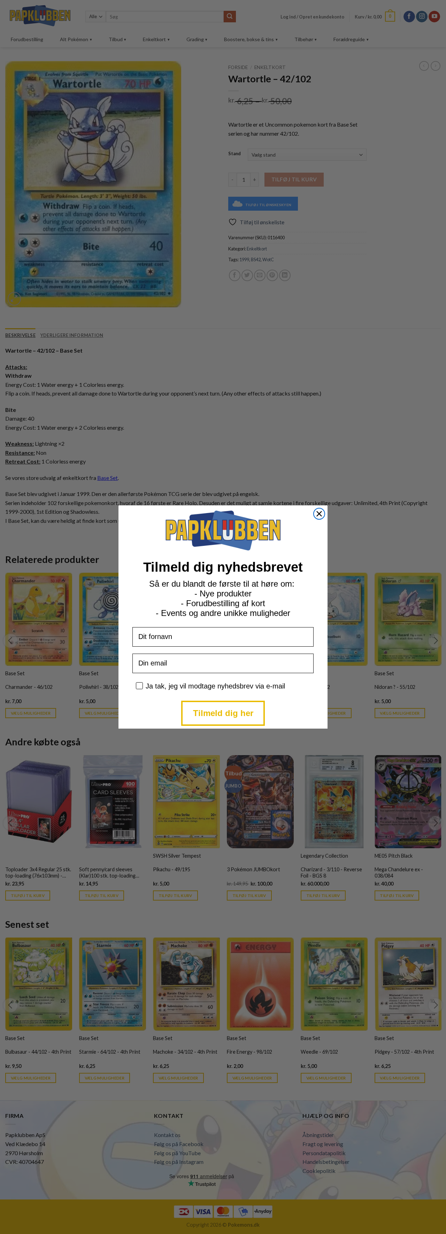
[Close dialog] (319, 513)
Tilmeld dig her (223, 713)
